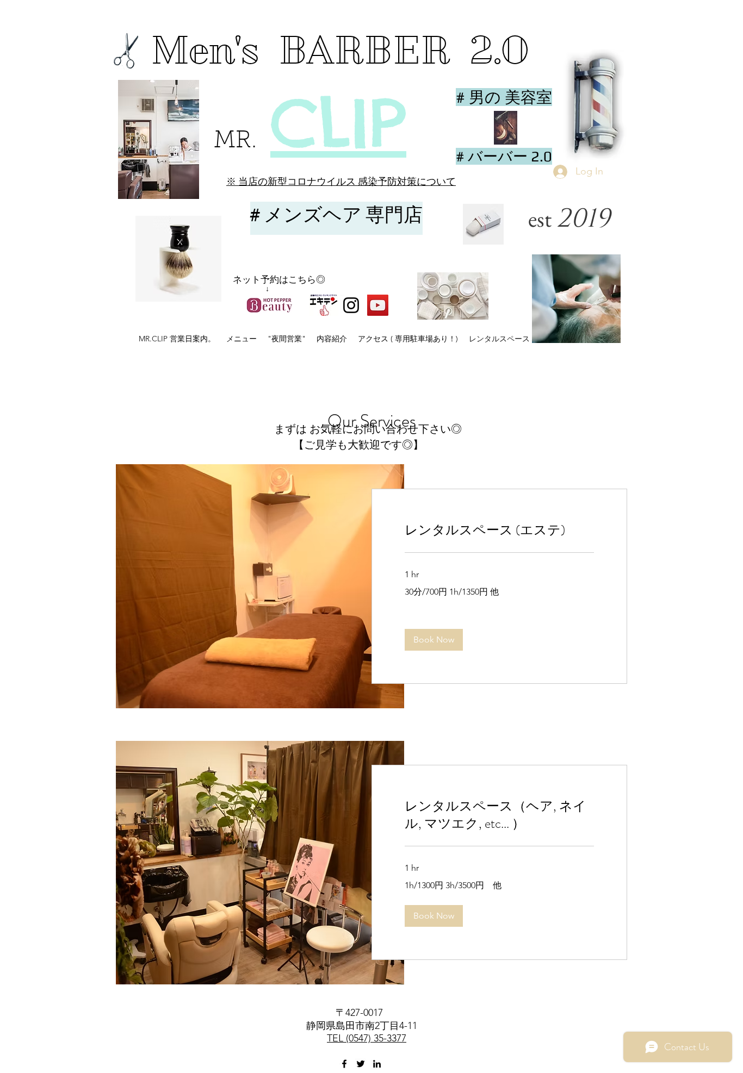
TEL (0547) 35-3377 (366, 1038)
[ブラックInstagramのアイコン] (351, 305)
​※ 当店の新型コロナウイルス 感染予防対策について (341, 181)
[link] (499, 530)
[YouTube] (377, 305)
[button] (338, 268)
